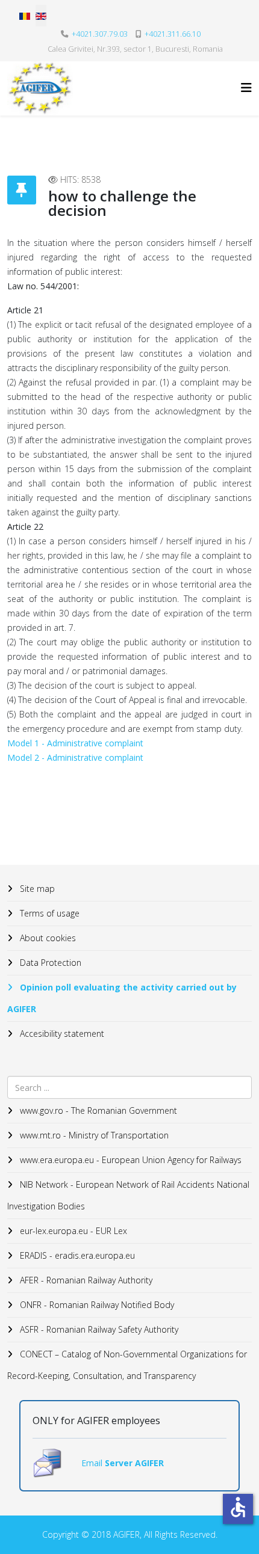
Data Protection (49, 962)
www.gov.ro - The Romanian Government (97, 1110)
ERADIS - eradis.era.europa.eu (76, 1255)
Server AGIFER (134, 1463)
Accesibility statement (60, 1033)
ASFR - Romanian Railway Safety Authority (97, 1329)
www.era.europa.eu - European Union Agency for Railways (129, 1160)
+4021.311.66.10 (173, 34)
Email (93, 1463)
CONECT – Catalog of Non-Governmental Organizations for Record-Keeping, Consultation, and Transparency (127, 1364)
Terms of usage (48, 913)
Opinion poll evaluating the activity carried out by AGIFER (122, 998)
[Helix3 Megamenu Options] (246, 87)
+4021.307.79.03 (100, 34)
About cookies (46, 938)
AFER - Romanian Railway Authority (84, 1280)
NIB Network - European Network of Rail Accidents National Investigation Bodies (128, 1195)
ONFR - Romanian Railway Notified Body (95, 1304)
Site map (36, 888)
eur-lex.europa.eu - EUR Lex (72, 1230)
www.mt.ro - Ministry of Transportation (93, 1135)
